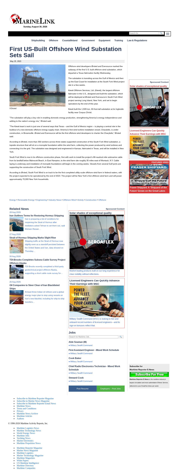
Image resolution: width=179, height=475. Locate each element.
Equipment (104, 40)
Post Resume (83, 388)
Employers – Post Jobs (110, 388)
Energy (13, 200)
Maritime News (23, 406)
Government (88, 40)
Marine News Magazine (27, 450)
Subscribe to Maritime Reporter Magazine (35, 398)
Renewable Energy (26, 200)
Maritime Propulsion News (29, 443)
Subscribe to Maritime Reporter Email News (36, 403)
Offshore (53, 40)
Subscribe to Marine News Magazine (33, 401)
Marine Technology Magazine (30, 455)
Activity (80, 200)
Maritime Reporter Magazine (29, 448)
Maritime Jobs (23, 435)
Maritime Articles (24, 416)
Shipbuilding (38, 40)
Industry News (55, 200)
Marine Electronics (25, 440)
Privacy (20, 411)
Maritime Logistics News (28, 428)
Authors (20, 418)
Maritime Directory (25, 465)
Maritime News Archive (27, 413)
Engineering (41, 200)
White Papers (23, 460)
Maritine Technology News (29, 430)
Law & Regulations (137, 40)
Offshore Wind (69, 200)
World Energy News (26, 433)
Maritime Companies (26, 468)
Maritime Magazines (26, 458)
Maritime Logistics (25, 453)
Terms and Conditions (26, 408)
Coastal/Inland (69, 40)
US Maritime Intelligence (28, 463)
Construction (91, 200)
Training (118, 40)
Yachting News (23, 438)
